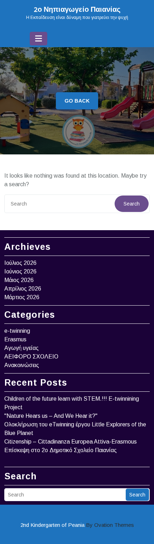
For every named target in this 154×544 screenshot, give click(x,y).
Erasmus (15, 339)
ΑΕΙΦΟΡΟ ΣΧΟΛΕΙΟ (31, 356)
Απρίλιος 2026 (22, 289)
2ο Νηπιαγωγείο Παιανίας (77, 10)
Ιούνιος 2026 (20, 271)
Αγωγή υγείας (21, 348)
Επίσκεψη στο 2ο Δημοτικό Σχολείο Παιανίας (60, 450)
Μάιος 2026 (19, 280)
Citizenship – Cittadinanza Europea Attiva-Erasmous (70, 442)
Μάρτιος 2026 (21, 297)
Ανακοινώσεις (21, 365)
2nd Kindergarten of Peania (77, 525)
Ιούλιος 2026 (20, 263)
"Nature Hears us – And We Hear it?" (50, 416)
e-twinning (17, 331)
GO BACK (77, 101)
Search (132, 204)
